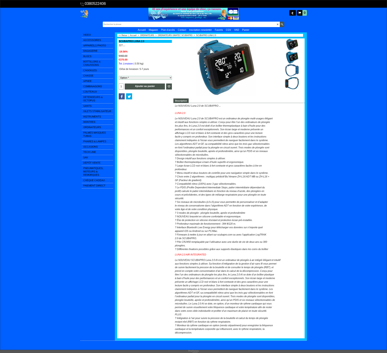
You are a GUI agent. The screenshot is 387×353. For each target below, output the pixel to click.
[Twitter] (129, 96)
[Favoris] (169, 86)
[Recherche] (282, 24)
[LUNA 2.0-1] (292, 83)
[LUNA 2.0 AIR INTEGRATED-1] (292, 70)
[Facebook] (122, 96)
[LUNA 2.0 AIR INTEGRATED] (292, 57)
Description (181, 101)
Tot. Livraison (126, 63)
